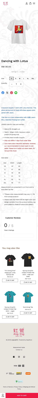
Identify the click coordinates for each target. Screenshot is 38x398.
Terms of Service (8, 387)
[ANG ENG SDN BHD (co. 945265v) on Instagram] (19, 357)
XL (28, 78)
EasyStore (29, 340)
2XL (33, 78)
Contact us (19, 349)
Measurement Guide (19, 347)
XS (11, 78)
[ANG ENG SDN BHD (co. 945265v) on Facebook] (14, 357)
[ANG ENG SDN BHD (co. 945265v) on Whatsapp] (24, 357)
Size (2, 78)
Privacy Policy (18, 387)
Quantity (4, 83)
